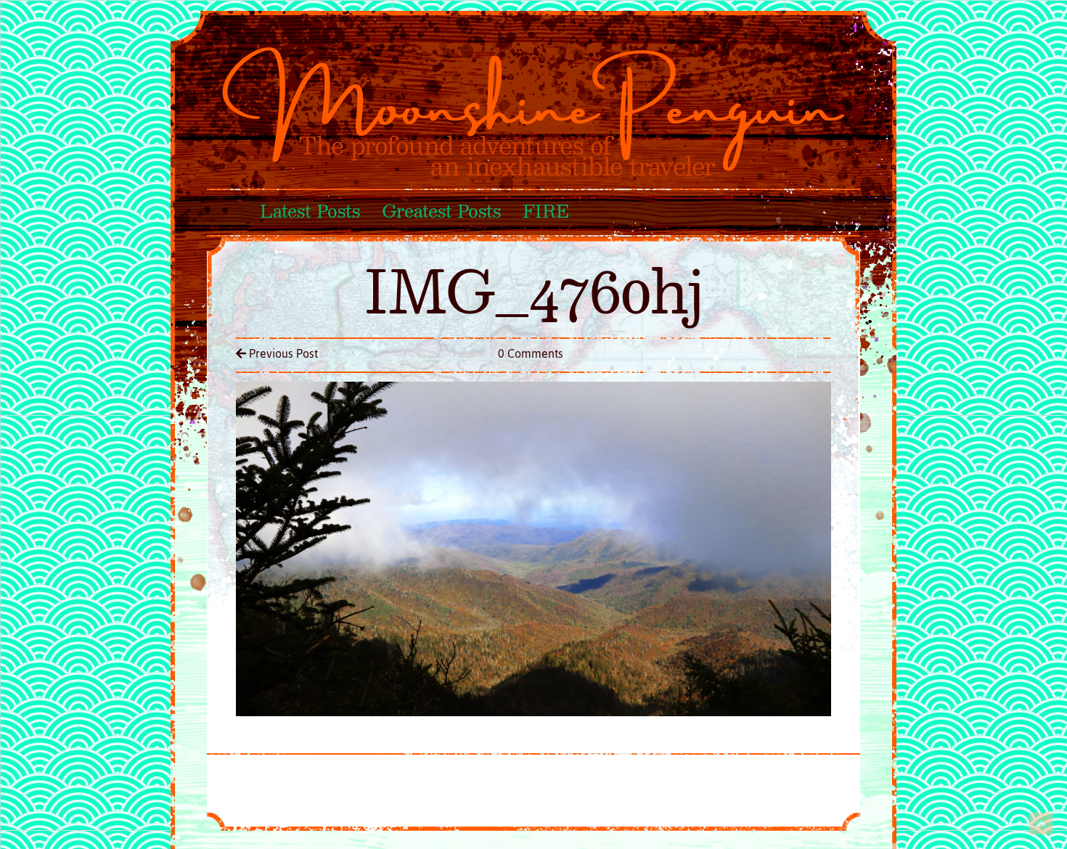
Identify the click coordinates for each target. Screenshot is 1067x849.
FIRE (545, 212)
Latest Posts (310, 212)
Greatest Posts (441, 212)
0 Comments (530, 353)
